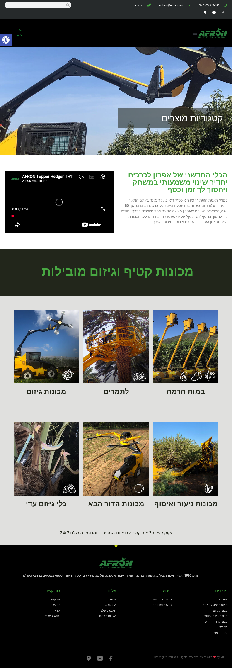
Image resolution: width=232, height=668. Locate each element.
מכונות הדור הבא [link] (116, 504)
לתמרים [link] (116, 391)
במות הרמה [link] (186, 391)
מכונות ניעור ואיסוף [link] (186, 504)
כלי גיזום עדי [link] (46, 504)
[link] (6, 40)
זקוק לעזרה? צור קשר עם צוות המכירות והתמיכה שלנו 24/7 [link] (116, 533)
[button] (194, 33)
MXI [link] (222, 657)
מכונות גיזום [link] (46, 391)
